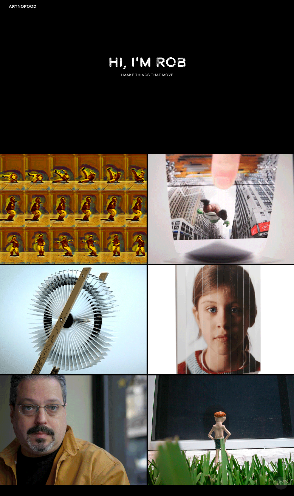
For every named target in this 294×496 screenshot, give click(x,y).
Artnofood (22, 6)
